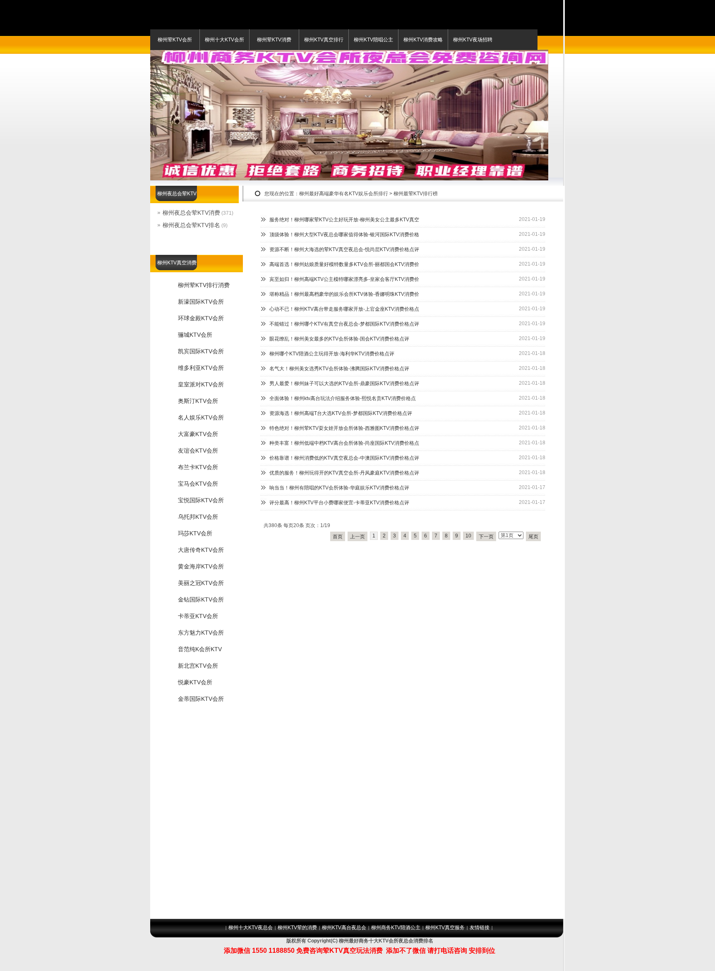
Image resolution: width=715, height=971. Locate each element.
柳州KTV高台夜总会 (344, 927)
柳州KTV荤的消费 (297, 927)
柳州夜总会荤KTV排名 (191, 225)
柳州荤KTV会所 (175, 40)
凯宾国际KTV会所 (201, 351)
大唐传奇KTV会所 (201, 550)
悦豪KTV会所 (195, 682)
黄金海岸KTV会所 (201, 566)
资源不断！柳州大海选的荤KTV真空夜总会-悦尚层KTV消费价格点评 (344, 249)
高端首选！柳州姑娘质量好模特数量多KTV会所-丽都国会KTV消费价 (344, 264)
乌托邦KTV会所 (198, 516)
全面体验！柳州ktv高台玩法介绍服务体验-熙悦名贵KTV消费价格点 (342, 398)
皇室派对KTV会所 (201, 384)
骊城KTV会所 (195, 334)
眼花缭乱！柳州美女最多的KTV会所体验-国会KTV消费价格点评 (339, 339)
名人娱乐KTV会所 (201, 417)
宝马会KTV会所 (198, 483)
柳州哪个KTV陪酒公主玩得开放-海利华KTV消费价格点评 (331, 354)
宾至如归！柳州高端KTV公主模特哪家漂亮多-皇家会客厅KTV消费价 (344, 279)
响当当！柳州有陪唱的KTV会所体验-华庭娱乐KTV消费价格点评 (339, 488)
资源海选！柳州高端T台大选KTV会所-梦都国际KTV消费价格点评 (340, 413)
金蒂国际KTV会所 (201, 698)
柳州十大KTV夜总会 (250, 927)
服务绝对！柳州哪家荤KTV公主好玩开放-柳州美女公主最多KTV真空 (344, 220)
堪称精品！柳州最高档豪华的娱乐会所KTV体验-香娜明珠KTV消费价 (344, 294)
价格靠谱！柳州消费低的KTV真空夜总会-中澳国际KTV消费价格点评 (344, 458)
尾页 (533, 536)
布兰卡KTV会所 (198, 467)
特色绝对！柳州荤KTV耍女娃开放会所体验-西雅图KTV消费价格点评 (344, 428)
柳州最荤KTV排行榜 (415, 194)
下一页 (486, 536)
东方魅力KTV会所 (201, 632)
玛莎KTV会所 (195, 533)
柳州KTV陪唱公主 (373, 40)
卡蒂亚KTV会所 (198, 616)
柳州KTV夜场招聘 (472, 40)
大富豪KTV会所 (198, 434)
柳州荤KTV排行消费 (204, 285)
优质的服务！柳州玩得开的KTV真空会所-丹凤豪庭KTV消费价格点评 (344, 473)
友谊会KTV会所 (198, 450)
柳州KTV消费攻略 (423, 40)
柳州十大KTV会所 (224, 40)
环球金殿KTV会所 (201, 318)
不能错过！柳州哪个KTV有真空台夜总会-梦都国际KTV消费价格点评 (344, 324)
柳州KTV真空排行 (323, 40)
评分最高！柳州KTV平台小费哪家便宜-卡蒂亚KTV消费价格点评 (339, 503)
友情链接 (479, 927)
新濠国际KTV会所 (201, 301)
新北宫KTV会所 (198, 665)
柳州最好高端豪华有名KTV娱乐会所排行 (343, 194)
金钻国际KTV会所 (201, 599)
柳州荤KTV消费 (274, 40)
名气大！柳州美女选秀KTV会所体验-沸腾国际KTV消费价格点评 (339, 369)
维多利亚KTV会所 (201, 367)
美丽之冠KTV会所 (201, 583)
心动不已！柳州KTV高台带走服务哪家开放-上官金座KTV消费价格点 (344, 309)
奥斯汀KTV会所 (198, 401)
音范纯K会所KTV (200, 649)
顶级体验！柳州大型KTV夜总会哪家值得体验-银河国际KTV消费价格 (344, 234)
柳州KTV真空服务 (445, 927)
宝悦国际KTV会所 (201, 500)
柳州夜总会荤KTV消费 (191, 212)
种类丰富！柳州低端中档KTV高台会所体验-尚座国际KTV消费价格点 (344, 443)
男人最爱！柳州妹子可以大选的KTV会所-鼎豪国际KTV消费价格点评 (344, 383)
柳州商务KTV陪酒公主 (395, 927)
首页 (338, 536)
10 (468, 536)
